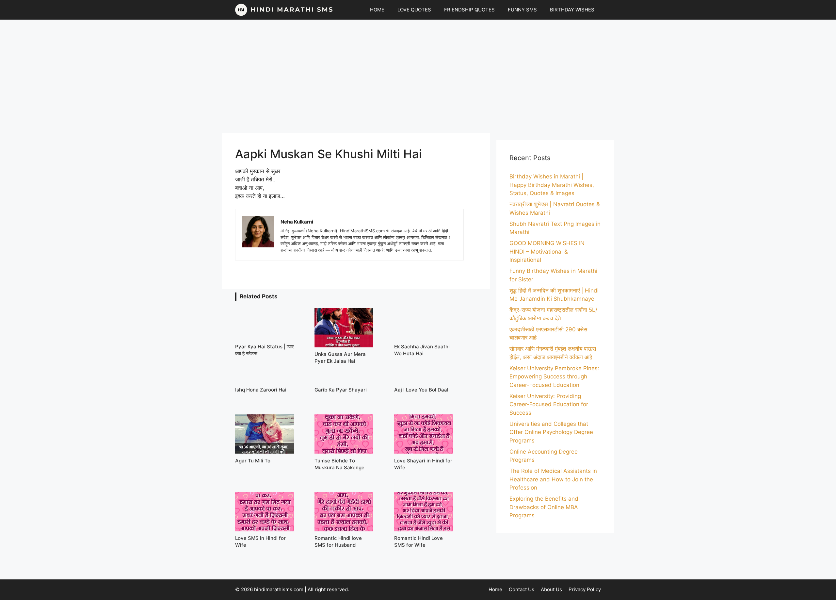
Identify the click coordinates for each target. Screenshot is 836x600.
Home (495, 589)
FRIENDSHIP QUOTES (469, 10)
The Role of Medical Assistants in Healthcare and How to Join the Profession (553, 479)
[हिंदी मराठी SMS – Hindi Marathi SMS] (284, 10)
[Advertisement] (418, 76)
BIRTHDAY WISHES (572, 10)
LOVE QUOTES (414, 10)
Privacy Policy (585, 589)
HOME (377, 10)
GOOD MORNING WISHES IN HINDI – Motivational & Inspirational (547, 251)
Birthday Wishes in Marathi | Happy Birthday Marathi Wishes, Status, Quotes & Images (551, 184)
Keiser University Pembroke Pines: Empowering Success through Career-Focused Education (554, 376)
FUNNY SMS (522, 10)
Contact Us (521, 589)
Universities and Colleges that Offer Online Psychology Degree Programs (551, 432)
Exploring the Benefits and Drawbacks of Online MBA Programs (543, 507)
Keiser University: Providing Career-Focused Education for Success (548, 404)
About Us (551, 589)
